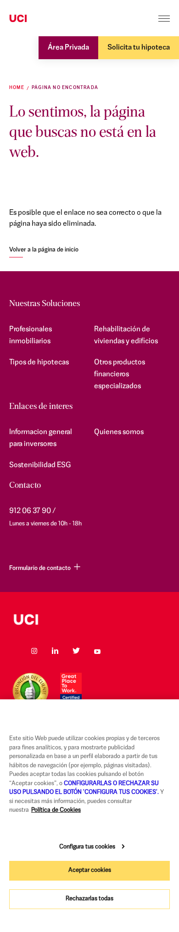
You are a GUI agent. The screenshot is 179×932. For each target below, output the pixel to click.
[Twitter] (76, 650)
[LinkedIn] (55, 650)
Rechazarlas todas (89, 899)
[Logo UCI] (35, 18)
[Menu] (164, 18)
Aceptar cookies (89, 870)
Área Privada (68, 47)
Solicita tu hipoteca (138, 47)
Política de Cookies (56, 810)
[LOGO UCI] (89, 619)
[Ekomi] (30, 691)
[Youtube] (97, 650)
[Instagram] (34, 650)
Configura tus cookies (87, 847)
